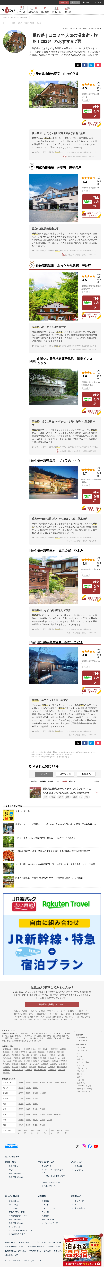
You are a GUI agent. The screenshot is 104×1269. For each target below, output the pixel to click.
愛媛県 (35, 1125)
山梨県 (21, 1098)
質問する (75, 2)
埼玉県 (21, 1093)
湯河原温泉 (7, 1058)
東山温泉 (15, 1052)
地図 (87, 100)
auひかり (12, 1169)
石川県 (28, 1104)
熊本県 (39, 1132)
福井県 (35, 1104)
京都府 (28, 1114)
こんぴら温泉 (34, 1064)
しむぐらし (79, 1169)
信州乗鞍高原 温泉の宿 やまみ (60, 550)
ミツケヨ (80, 1080)
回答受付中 (65, 774)
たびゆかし (81, 1083)
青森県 (28, 1082)
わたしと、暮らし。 (84, 1062)
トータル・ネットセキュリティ (53, 1177)
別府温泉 (15, 1067)
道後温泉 (24, 1064)
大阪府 (35, 1114)
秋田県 (49, 1082)
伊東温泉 (16, 1058)
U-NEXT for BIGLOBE (51, 1182)
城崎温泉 (55, 1061)
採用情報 (45, 1215)
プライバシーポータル (35, 1246)
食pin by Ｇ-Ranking (84, 1089)
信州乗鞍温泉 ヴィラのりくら (59, 460)
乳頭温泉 (54, 1049)
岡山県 (35, 1120)
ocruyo (79, 1056)
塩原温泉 (25, 1055)
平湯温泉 (36, 1061)
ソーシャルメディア (50, 1223)
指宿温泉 (6, 1073)
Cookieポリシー (53, 1246)
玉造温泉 (53, 1064)
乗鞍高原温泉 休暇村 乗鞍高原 (58, 167)
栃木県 (21, 1088)
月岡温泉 (51, 1055)
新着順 (43, 781)
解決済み (86, 774)
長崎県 (32, 1132)
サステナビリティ (49, 1208)
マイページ (88, 2)
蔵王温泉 (24, 1052)
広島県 (42, 1120)
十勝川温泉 (26, 1049)
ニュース (45, 1212)
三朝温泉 (44, 1064)
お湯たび (80, 1059)
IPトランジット (15, 1226)
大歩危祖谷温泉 (40, 1070)
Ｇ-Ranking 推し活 (84, 1086)
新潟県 (35, 1098)
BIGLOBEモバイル (16, 1173)
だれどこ (80, 1053)
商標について (59, 1250)
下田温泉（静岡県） (40, 1058)
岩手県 (35, 1082)
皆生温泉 (62, 1064)
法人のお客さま (12, 1196)
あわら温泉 (7, 1061)
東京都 (35, 1093)
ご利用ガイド (82, 1040)
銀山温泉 (32, 1052)
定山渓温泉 (7, 1049)
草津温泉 (41, 1052)
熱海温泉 (61, 1070)
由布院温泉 (52, 1070)
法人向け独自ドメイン (18, 1234)
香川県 (28, 1125)
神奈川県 (43, 1093)
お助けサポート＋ (49, 1166)
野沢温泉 (34, 1055)
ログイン (97, 2)
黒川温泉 (24, 1067)
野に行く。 (81, 1074)
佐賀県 (26, 1132)
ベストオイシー (83, 1068)
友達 (45, 797)
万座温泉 (60, 1052)
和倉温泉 (53, 1058)
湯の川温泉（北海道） (41, 1049)
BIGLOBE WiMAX (16, 1177)
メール (77, 1204)
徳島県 (21, 1125)
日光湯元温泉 (62, 1067)
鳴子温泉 (63, 1049)
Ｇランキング (82, 1050)
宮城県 (42, 1082)
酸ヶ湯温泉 (42, 1067)
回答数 (50, 781)
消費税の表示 (24, 1242)
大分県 (45, 1132)
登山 (86, 797)
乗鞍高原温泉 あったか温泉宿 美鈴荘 (63, 265)
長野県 (28, 1098)
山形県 (56, 1082)
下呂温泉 (27, 1061)
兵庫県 (42, 1114)
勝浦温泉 (15, 1064)
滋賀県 (21, 1114)
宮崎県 (52, 1132)
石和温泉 (60, 1055)
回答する (64, 2)
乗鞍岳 (60, 797)
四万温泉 (6, 1055)
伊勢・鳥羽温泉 (17, 1070)
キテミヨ (80, 1065)
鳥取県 (21, 1120)
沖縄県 (67, 1132)
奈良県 (49, 1114)
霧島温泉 (32, 1067)
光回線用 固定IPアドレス (19, 1215)
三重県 (42, 1109)
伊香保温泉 (51, 1052)
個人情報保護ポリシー (14, 1246)
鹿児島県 (59, 1132)
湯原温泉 (6, 1067)
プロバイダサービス (17, 1212)
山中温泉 (61, 1058)
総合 (71, 781)
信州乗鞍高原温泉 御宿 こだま (60, 642)
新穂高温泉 (45, 1061)
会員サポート (80, 1208)
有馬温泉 (63, 1061)
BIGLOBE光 (13, 1166)
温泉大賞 (78, 1166)
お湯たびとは (82, 1038)
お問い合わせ (10, 1242)
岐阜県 (28, 1109)
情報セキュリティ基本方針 (40, 1250)
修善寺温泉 (26, 1058)
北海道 (21, 1082)
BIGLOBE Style (48, 1219)
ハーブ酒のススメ (83, 1092)
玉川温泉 (51, 1067)
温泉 (67, 797)
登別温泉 (16, 1049)
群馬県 (28, 1088)
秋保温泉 (6, 1052)
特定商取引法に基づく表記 (15, 1250)
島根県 (28, 1120)
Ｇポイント (81, 1047)
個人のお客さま (12, 1156)
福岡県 (19, 1132)
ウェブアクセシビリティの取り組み (46, 1242)
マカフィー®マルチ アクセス (20, 1230)
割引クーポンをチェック (94, 124)
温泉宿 (75, 797)
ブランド (45, 1204)
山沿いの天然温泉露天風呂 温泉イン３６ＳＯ (64, 361)
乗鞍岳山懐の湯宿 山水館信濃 (57, 73)
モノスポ (80, 1071)
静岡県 (21, 1109)
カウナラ (80, 1077)
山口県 (49, 1120)
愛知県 (35, 1109)
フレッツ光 (13, 1208)
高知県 (42, 1125)
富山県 (21, 1104)
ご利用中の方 (77, 1196)
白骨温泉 (43, 1055)
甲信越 (53, 797)
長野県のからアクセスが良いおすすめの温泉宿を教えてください (74, 152)
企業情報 (42, 1196)
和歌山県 (57, 1114)
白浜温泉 (6, 1064)
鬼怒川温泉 (16, 1055)
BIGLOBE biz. (14, 1201)
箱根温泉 (6, 1070)
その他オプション (49, 1186)
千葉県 (28, 1093)
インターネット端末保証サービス (53, 1171)
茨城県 (35, 1088)
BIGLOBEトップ (11, 1255)
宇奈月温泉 (17, 1061)
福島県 (63, 1082)
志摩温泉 (28, 1070)
